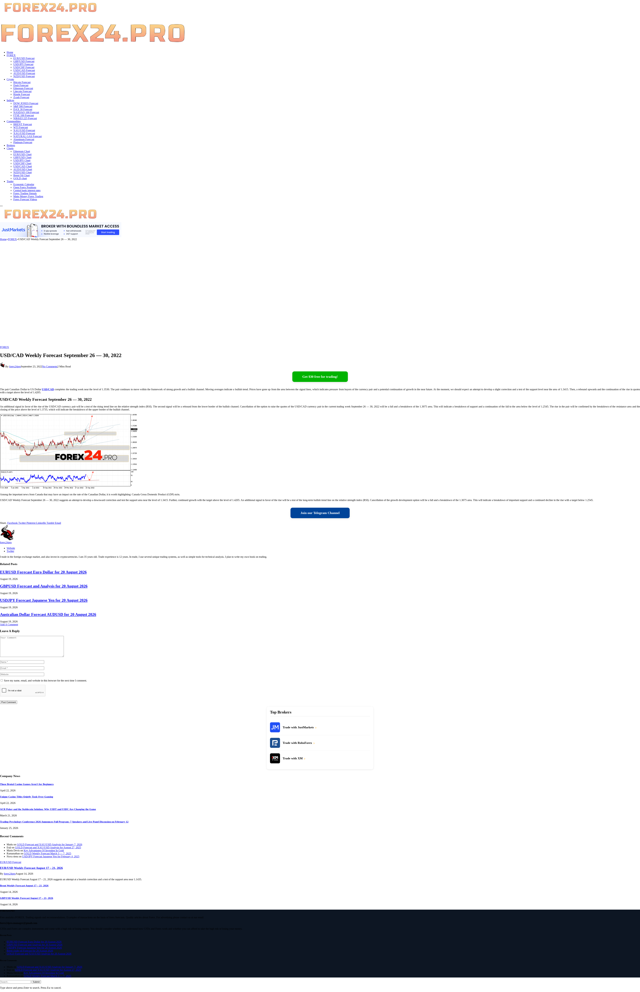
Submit (36, 982)
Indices (10, 100)
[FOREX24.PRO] (93, 46)
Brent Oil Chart (21, 175)
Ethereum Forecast (23, 88)
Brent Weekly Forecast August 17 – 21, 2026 (24, 885)
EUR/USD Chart (22, 154)
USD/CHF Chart (22, 163)
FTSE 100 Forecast (23, 115)
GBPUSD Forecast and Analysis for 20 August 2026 (44, 586)
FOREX (11, 55)
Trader (10, 181)
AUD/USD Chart (22, 169)
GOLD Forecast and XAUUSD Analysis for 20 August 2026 (39, 953)
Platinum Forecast (22, 142)
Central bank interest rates (26, 190)
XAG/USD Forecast (24, 133)
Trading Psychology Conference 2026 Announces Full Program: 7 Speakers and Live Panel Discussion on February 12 (64, 821)
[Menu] (1, 205)
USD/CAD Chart (22, 166)
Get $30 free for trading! (320, 376)
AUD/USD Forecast (24, 73)
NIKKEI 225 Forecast (25, 118)
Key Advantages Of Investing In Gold (44, 850)
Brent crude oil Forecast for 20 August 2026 (30, 950)
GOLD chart (20, 178)
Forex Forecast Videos (25, 199)
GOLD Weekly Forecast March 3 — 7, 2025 (47, 853)
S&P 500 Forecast (22, 106)
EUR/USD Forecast (23, 58)
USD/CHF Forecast (23, 67)
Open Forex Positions (24, 187)
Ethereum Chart (21, 151)
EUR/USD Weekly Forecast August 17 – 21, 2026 (31, 868)
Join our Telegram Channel (320, 513)
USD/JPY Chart (21, 160)
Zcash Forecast (21, 97)
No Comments (49, 366)
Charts (10, 148)
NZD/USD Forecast (24, 76)
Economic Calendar (23, 184)
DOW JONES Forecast (25, 103)
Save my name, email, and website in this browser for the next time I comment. (45, 680)
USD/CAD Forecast (24, 70)
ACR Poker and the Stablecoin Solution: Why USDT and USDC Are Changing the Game (48, 809)
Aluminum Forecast (23, 139)
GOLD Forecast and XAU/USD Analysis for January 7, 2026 (49, 844)
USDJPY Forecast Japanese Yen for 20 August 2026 (44, 600)
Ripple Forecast (21, 94)
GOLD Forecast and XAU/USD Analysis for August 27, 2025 (48, 847)
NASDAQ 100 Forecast (26, 112)
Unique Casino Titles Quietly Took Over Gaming (26, 796)
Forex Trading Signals (25, 193)
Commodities (14, 121)
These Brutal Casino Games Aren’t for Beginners (27, 784)
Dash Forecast (20, 85)
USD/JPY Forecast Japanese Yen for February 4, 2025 (50, 856)
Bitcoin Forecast (21, 82)
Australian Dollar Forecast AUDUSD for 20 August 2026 (48, 614)
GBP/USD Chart (22, 157)
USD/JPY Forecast (23, 64)
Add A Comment (9, 624)
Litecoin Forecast (22, 91)
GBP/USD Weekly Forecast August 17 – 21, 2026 (26, 898)
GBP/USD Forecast (23, 61)
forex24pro (15, 366)
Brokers (11, 145)
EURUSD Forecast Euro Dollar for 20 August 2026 (43, 572)
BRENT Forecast (22, 124)
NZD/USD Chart (22, 172)
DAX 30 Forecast (22, 109)
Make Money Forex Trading (28, 196)
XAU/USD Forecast (24, 130)
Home (10, 52)
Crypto (10, 79)
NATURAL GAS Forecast (27, 136)
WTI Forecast (20, 127)
